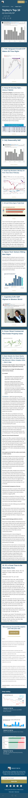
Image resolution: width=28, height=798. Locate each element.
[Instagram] (17, 785)
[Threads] (21, 785)
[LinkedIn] (10, 785)
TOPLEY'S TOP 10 (5, 6)
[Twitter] (6, 785)
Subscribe (21, 1)
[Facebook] (14, 785)
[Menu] (26, 2)
